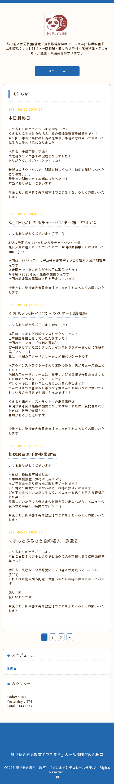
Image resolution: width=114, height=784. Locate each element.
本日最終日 (19, 118)
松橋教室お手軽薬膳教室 (32, 454)
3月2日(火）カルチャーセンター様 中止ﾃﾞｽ (52, 222)
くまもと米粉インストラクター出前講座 (47, 313)
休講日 (12, 668)
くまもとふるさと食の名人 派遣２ (43, 541)
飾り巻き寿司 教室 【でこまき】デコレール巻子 (54, 767)
